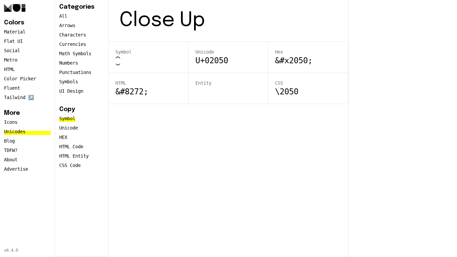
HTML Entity (74, 156)
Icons (10, 122)
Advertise (16, 169)
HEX (63, 137)
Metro (10, 60)
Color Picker (20, 78)
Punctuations (75, 72)
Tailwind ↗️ (19, 97)
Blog (9, 141)
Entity (203, 83)
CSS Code (70, 165)
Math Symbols (75, 53)
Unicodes (14, 131)
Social (12, 50)
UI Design (71, 91)
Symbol (67, 118)
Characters (72, 34)
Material (14, 31)
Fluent (12, 88)
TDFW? (10, 150)
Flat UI (13, 41)
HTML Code (71, 146)
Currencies (72, 44)
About (10, 159)
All (63, 16)
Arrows (67, 25)
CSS (279, 83)
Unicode (68, 128)
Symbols (68, 81)
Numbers (68, 63)
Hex (279, 52)
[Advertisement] (403, 104)
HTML (9, 69)
